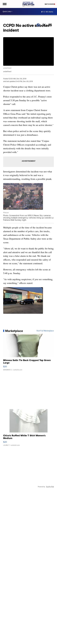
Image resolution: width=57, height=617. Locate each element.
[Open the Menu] (4, 4)
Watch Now (49, 4)
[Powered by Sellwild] (50, 487)
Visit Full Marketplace (45, 331)
